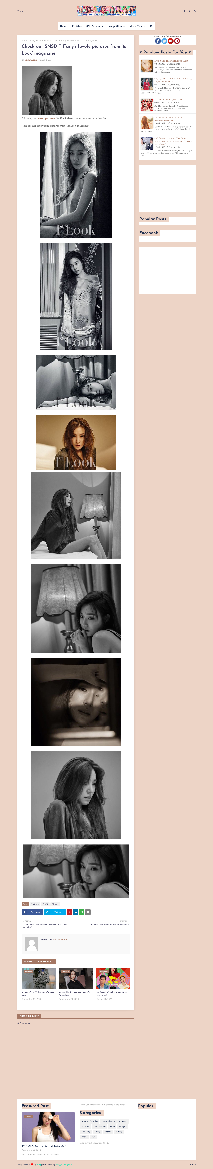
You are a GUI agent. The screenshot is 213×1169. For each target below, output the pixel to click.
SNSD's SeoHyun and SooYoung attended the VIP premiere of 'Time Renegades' (173, 141)
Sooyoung (86, 1131)
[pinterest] (194, 11)
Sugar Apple (31, 60)
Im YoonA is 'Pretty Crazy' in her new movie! (112, 993)
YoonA (85, 1137)
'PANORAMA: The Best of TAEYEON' (44, 1146)
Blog (39, 1164)
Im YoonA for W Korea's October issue (38, 993)
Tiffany (32, 40)
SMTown (85, 1126)
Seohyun (123, 1126)
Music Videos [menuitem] (137, 26)
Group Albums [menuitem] (116, 26)
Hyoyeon (123, 1121)
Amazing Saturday (90, 1121)
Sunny (97, 1131)
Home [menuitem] (63, 26)
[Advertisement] (167, 188)
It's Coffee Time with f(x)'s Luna (171, 61)
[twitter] (189, 11)
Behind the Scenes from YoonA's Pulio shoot (74, 993)
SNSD (45, 904)
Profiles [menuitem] (77, 26)
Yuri (94, 1137)
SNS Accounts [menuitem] (94, 26)
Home (20, 11)
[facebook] (184, 11)
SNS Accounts (99, 1126)
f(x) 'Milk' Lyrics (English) (168, 99)
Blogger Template (64, 1164)
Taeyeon (108, 1131)
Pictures (35, 904)
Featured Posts (108, 1121)
